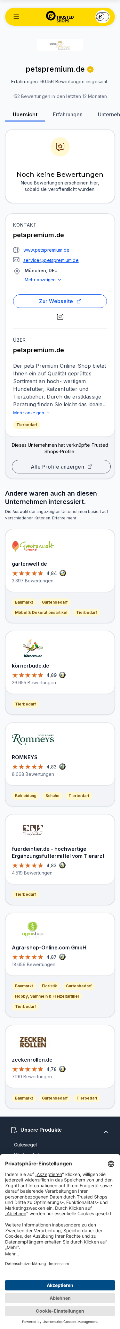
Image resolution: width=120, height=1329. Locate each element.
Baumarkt (24, 602)
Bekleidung (25, 795)
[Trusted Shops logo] (60, 16)
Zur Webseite (56, 301)
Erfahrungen (68, 114)
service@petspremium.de (51, 260)
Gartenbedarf (55, 602)
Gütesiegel (25, 1144)
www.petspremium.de (46, 250)
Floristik (49, 985)
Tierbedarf (26, 424)
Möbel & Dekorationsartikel (41, 612)
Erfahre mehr (64, 518)
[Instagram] (60, 317)
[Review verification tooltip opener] (90, 69)
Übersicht (25, 114)
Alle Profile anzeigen (57, 466)
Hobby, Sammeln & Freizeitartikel (47, 996)
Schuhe (52, 795)
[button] (16, 17)
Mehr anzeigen (40, 279)
